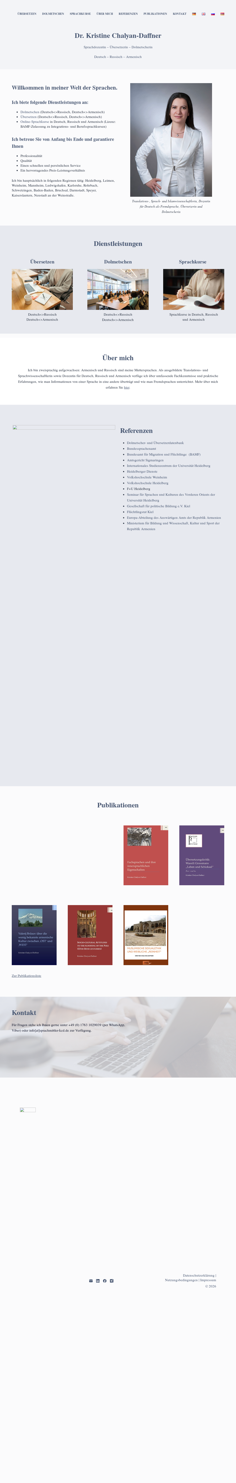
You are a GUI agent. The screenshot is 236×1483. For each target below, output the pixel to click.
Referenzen (128, 14)
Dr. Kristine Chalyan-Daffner (118, 35)
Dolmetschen (53, 14)
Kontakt (179, 14)
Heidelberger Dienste (142, 471)
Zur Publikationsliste (26, 1297)
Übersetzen (27, 14)
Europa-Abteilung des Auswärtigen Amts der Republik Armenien (174, 517)
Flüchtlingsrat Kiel (140, 511)
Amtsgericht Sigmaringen (145, 460)
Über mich (105, 14)
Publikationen (155, 14)
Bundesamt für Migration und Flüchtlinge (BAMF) (164, 454)
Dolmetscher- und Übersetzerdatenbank (155, 442)
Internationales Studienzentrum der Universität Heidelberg (168, 465)
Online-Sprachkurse (35, 121)
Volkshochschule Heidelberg (147, 482)
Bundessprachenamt (141, 448)
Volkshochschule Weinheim (147, 477)
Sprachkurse (80, 14)
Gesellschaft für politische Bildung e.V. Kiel (158, 506)
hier (126, 387)
